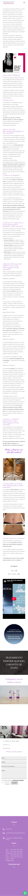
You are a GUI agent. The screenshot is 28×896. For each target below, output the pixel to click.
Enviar (14, 783)
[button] (25, 893)
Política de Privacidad (18, 780)
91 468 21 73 (9, 829)
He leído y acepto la (13, 780)
